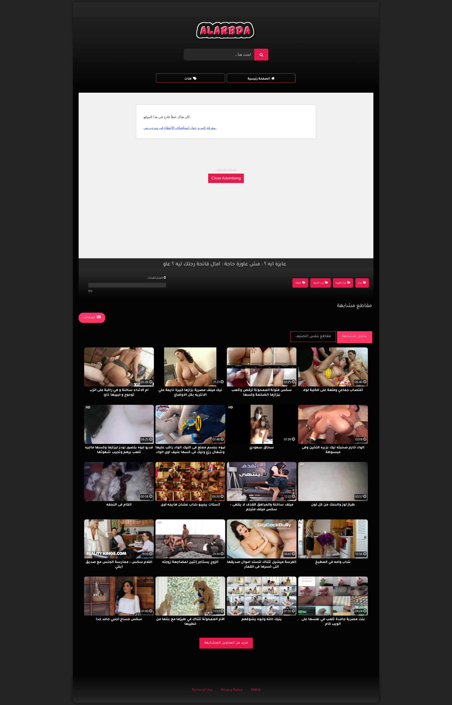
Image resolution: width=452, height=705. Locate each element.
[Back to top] (437, 691)
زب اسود (318, 283)
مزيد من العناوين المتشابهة (226, 643)
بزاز (360, 283)
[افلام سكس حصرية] (226, 31)
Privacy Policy (231, 690)
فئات (188, 79)
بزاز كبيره (340, 283)
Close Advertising (226, 178)
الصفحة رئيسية (259, 79)
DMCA (255, 690)
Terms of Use (202, 690)
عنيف (298, 283)
